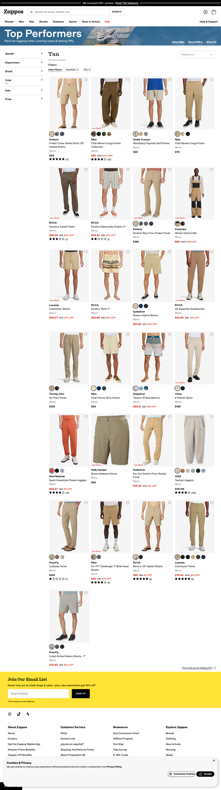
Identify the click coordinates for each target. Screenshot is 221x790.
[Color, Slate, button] (146, 223)
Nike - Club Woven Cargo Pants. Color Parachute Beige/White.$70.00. (195, 119)
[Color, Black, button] (182, 223)
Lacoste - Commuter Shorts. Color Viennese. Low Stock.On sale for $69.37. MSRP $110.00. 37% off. (69, 287)
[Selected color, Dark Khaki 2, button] (51, 133)
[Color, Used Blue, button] (62, 133)
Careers (12, 738)
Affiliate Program (123, 738)
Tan (86, 69)
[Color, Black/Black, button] (98, 133)
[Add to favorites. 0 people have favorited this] (85, 79)
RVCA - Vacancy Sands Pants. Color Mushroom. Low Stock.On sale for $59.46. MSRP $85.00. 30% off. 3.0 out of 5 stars (69, 205)
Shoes (169, 754)
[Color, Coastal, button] (182, 388)
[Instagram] (9, 714)
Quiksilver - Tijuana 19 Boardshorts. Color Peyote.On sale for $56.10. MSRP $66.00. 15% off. (153, 369)
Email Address (19, 693)
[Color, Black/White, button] (187, 133)
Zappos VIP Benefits (20, 754)
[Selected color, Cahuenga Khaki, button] (177, 388)
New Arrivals (173, 744)
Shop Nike (178, 42)
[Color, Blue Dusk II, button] (57, 646)
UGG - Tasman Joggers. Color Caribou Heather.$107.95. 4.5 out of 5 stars (195, 454)
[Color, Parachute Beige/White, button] (109, 133)
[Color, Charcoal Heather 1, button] (57, 133)
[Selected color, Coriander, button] (51, 557)
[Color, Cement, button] (62, 557)
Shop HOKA (195, 42)
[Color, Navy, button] (151, 223)
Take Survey (120, 749)
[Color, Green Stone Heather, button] (193, 470)
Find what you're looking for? (197, 668)
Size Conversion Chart (126, 733)
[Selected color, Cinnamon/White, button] (51, 470)
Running (171, 749)
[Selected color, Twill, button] (135, 306)
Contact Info (68, 738)
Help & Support (209, 21)
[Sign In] (205, 12)
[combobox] (68, 12)
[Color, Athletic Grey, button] (62, 470)
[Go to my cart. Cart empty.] (214, 12)
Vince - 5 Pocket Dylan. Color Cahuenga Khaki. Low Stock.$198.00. (195, 369)
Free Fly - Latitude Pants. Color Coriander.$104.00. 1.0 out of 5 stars (69, 542)
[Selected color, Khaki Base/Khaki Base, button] (135, 133)
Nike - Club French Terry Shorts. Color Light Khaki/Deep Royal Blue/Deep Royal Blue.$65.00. (111, 369)
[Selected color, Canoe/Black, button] (177, 223)
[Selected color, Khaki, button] (135, 557)
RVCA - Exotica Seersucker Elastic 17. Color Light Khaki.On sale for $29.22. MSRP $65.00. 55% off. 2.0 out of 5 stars (111, 205)
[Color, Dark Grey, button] (198, 557)
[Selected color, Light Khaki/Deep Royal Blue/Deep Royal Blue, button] (93, 388)
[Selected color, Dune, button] (51, 388)
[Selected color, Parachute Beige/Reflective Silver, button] (93, 557)
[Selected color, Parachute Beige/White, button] (177, 133)
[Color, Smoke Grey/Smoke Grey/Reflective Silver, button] (98, 557)
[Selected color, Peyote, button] (135, 388)
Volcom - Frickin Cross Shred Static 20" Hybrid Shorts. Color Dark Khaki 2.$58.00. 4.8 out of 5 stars (69, 119)
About (11, 733)
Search (117, 11)
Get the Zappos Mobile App (24, 744)
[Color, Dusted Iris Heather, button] (203, 470)
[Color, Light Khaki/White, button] (182, 133)
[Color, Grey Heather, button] (187, 470)
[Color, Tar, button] (198, 470)
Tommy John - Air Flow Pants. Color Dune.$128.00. (69, 369)
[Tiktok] (18, 714)
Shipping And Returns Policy (77, 749)
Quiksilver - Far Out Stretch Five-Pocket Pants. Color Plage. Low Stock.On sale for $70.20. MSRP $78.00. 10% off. (153, 454)
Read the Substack (126, 3)
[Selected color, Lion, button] (177, 557)
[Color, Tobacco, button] (57, 557)
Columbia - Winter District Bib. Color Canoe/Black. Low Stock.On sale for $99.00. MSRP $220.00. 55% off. (195, 205)
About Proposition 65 (73, 754)
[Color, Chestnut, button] (182, 470)
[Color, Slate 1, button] (140, 223)
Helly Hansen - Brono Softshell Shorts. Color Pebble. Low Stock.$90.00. (111, 454)
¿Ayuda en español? (72, 744)
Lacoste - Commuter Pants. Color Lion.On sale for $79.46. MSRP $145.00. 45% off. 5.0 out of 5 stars (195, 542)
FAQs (64, 733)
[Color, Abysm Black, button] (187, 557)
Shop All (211, 42)
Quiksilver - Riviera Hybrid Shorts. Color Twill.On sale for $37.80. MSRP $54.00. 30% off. (153, 287)
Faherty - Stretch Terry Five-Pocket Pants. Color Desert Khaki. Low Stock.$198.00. (153, 205)
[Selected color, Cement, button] (51, 646)
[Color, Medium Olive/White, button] (104, 133)
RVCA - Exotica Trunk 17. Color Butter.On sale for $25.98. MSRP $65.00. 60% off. (111, 287)
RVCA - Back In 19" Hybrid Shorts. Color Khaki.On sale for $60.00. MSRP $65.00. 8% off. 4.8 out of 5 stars (153, 542)
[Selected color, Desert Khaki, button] (135, 223)
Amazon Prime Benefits (21, 749)
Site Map (118, 744)
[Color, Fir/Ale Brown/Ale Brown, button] (104, 388)
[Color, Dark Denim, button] (140, 306)
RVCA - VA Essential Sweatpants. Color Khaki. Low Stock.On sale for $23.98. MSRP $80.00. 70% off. (195, 287)
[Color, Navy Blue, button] (203, 557)
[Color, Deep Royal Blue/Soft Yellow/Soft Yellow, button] (98, 388)
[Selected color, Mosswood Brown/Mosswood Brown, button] (93, 133)
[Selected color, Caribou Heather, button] (177, 470)
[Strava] (27, 714)
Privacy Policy (114, 766)
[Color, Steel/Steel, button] (146, 133)
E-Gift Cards (120, 754)
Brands (170, 733)
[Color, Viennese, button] (193, 557)
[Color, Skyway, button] (140, 388)
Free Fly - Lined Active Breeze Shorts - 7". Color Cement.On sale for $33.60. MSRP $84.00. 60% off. (69, 628)
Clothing (171, 738)
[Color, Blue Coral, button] (146, 388)
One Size (71, 69)
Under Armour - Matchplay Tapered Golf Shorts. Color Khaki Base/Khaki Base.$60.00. (153, 119)
